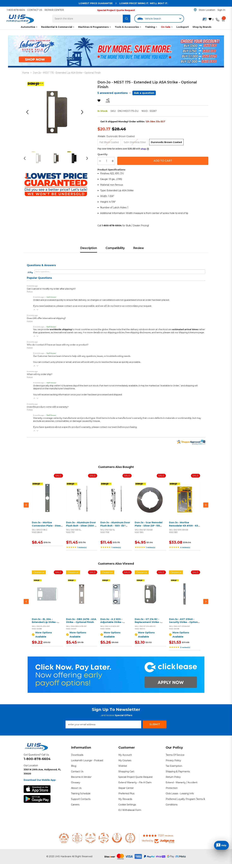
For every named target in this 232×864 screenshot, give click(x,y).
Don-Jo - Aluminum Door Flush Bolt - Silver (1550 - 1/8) (81, 525)
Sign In (221, 10)
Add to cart (163, 160)
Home (25, 72)
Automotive (28, 27)
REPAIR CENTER (54, 10)
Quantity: (103, 154)
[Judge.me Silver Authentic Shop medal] (90, 838)
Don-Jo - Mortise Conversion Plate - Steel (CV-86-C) (46, 525)
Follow (30, 291)
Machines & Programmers (93, 27)
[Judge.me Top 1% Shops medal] (117, 838)
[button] (34, 310)
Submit (154, 724)
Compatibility (115, 248)
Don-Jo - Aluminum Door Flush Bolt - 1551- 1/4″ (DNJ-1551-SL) (115, 525)
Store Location (207, 10)
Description (88, 248)
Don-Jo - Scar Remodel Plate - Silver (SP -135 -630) (148, 525)
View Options (46, 597)
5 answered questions (113, 92)
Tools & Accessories (127, 27)
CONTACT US (34, 10)
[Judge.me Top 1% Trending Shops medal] (130, 838)
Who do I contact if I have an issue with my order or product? (57, 345)
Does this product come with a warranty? (47, 407)
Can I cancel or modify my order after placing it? (51, 289)
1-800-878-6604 (16, 10)
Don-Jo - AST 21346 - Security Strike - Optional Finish (184, 622)
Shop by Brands (202, 27)
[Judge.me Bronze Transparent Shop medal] (104, 838)
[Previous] (28, 112)
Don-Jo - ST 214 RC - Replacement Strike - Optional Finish (148, 622)
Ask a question (144, 92)
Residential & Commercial (56, 27)
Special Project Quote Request (116, 10)
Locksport (182, 27)
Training (150, 27)
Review (138, 248)
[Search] (126, 19)
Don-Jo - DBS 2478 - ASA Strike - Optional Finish (81, 621)
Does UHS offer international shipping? (46, 318)
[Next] (83, 112)
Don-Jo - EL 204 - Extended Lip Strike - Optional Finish (44, 622)
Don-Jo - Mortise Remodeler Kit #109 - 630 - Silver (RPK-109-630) (184, 525)
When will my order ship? (39, 374)
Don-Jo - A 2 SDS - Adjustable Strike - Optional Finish (111, 622)
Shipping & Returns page (191, 332)
